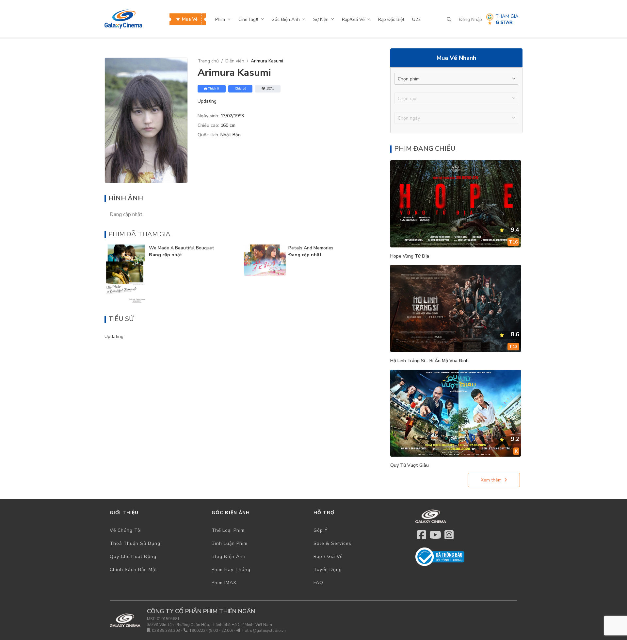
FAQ (318, 583)
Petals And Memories (310, 248)
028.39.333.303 (166, 630)
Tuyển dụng (328, 569)
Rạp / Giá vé (328, 556)
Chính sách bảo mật (133, 569)
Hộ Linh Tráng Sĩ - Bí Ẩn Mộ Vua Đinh (429, 361)
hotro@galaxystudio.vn (264, 630)
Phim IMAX (224, 583)
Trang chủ (208, 61)
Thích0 (213, 88)
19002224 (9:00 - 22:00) (211, 630)
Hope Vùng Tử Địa (409, 256)
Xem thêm (491, 480)
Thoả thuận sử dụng (135, 543)
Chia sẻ (240, 88)
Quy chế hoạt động (133, 556)
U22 (416, 19)
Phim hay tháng (231, 569)
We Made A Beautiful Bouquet (181, 248)
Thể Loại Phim (228, 530)
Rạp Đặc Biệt (391, 19)
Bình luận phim (230, 543)
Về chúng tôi (126, 530)
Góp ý (321, 530)
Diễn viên (234, 61)
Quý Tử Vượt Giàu (409, 465)
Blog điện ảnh (229, 556)
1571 (270, 88)
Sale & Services (332, 543)
